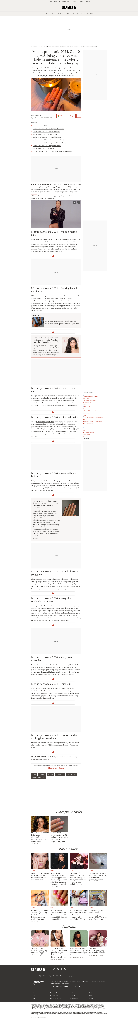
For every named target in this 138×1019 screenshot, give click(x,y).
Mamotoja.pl (53, 992)
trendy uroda (60, 774)
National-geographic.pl (56, 998)
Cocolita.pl (33, 998)
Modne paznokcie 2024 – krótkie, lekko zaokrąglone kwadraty (53, 151)
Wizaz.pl (91, 995)
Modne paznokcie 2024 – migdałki (43, 148)
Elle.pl (32, 992)
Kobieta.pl (72, 995)
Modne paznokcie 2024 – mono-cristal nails (46, 131)
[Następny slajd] (106, 938)
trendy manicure (71, 774)
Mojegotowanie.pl (54, 995)
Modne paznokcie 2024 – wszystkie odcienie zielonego (50, 143)
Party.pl (33, 995)
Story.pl (91, 998)
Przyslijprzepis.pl (74, 998)
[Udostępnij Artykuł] (78, 116)
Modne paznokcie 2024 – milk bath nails (45, 134)
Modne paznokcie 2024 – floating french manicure (48, 129)
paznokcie (41, 774)
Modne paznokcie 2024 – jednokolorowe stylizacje (48, 140)
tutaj (45, 1017)
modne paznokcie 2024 (38, 777)
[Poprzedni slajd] (31, 938)
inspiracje (50, 774)
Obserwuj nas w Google (67, 116)
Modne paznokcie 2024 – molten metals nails (47, 126)
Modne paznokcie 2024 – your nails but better (47, 137)
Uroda (34, 774)
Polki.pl (71, 992)
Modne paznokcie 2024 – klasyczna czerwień (47, 145)
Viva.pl (90, 992)
